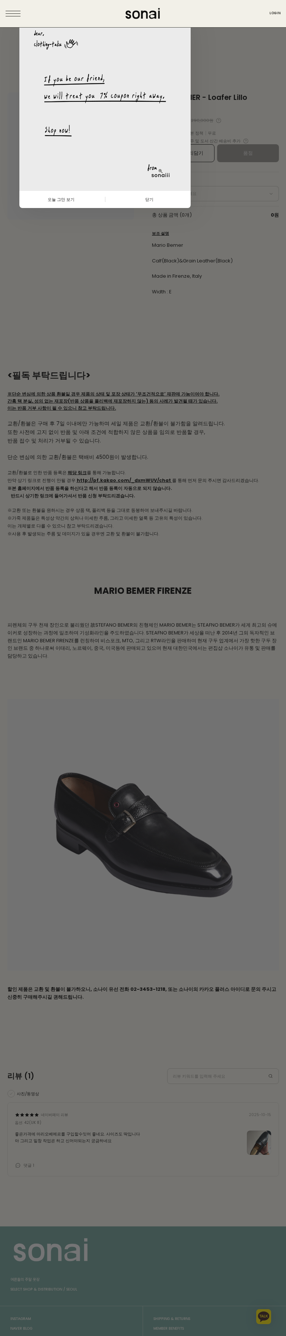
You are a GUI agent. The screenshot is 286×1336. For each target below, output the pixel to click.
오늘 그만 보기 (61, 199)
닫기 (149, 199)
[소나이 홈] (143, 13)
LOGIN (275, 13)
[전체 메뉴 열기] (14, 14)
